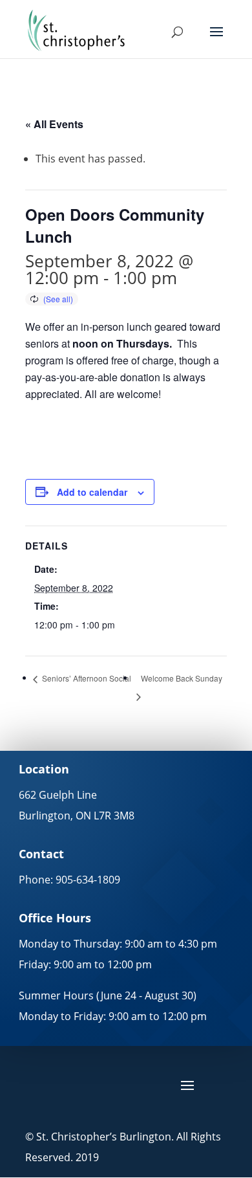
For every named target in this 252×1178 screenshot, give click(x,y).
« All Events (54, 124)
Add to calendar (92, 491)
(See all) (58, 298)
